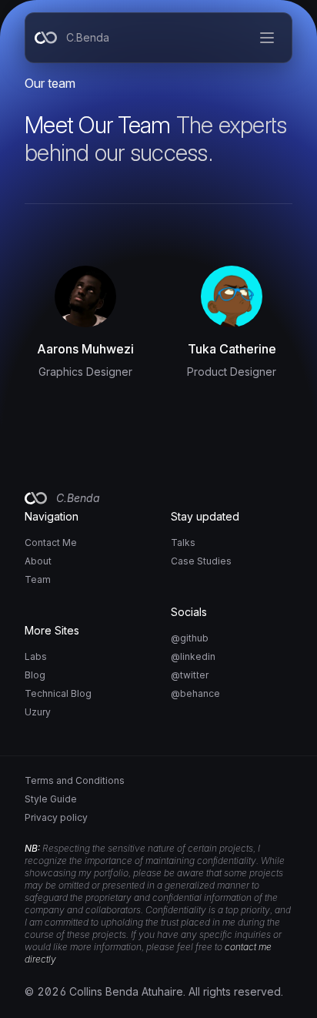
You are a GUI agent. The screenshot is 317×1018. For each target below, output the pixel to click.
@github (190, 638)
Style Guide (51, 799)
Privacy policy (56, 817)
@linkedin (193, 656)
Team (38, 579)
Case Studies (201, 561)
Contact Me (51, 542)
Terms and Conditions (75, 780)
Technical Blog (58, 693)
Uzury (38, 712)
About (38, 561)
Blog (35, 675)
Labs (36, 656)
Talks (183, 542)
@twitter (190, 675)
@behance (195, 693)
